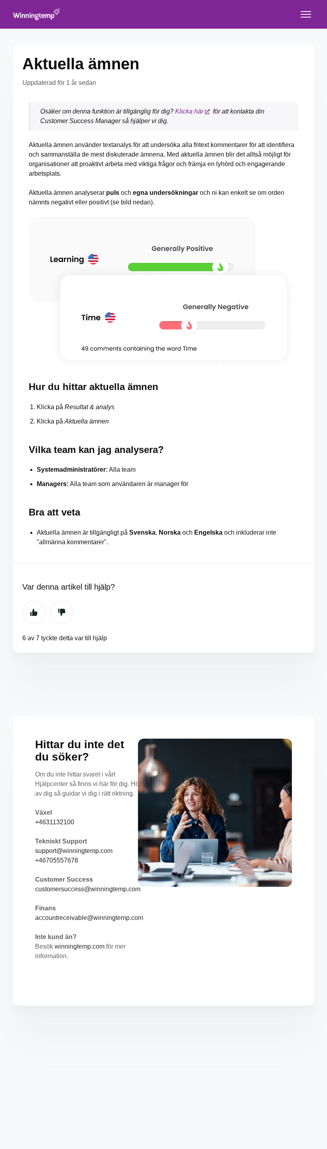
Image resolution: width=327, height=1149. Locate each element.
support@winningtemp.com (73, 850)
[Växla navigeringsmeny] (305, 14)
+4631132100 (54, 822)
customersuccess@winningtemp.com (87, 889)
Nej (61, 612)
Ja (33, 612)
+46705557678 (56, 860)
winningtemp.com (79, 946)
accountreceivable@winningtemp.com (89, 917)
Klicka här (189, 111)
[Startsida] (36, 14)
